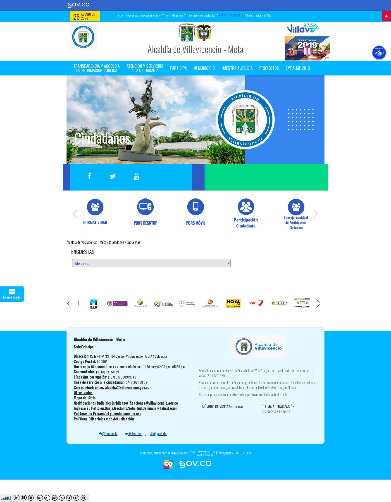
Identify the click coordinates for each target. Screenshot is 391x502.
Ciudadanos (116, 242)
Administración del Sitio (258, 15)
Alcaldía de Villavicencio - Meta (86, 242)
